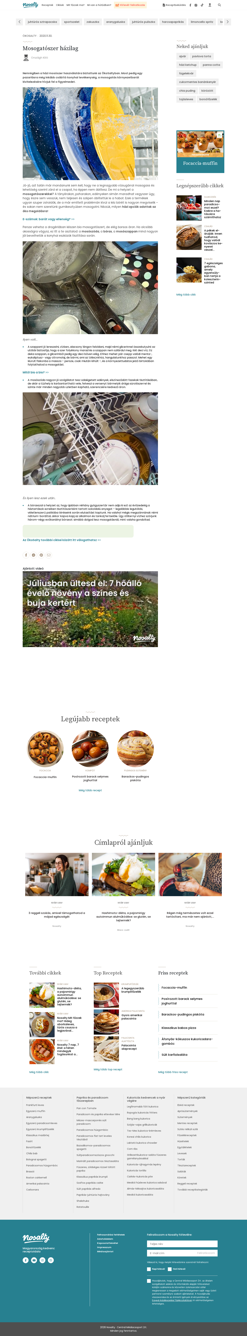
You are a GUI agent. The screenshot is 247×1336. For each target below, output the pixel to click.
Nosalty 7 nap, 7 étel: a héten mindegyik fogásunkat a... (68, 1049)
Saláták (181, 1171)
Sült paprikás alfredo (88, 1189)
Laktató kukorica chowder (142, 1143)
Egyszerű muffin (35, 1111)
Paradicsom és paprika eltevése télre (98, 1114)
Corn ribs (132, 1149)
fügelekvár (186, 73)
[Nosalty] (30, 5)
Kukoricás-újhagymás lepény (144, 1164)
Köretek (181, 1177)
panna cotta (211, 65)
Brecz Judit (123, 930)
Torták (181, 1159)
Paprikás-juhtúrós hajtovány (93, 1195)
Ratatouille (83, 1207)
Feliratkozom (206, 1253)
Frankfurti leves (35, 1105)
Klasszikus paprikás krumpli (92, 1176)
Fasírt (29, 1141)
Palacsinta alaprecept (129, 1047)
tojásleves (186, 99)
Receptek (47, 5)
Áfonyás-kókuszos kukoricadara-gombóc (187, 1041)
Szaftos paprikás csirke (90, 1182)
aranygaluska (115, 22)
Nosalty (56, 926)
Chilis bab (31, 1153)
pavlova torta (201, 56)
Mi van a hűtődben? (99, 5)
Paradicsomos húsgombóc (42, 1165)
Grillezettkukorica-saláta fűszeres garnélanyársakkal (146, 1156)
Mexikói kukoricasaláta (140, 1194)
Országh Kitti (39, 58)
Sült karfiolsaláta (174, 1055)
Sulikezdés (210, 197)
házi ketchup (188, 65)
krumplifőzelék (130, 984)
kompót (90, 770)
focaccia (45, 770)
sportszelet (71, 22)
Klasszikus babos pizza (179, 1028)
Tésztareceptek (186, 1165)
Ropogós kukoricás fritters (142, 1112)
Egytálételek (184, 1147)
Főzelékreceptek (187, 1135)
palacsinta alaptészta (127, 1039)
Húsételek (183, 1141)
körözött (207, 91)
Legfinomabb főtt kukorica (142, 1106)
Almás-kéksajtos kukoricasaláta (145, 1188)
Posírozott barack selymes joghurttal (90, 778)
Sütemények (184, 1117)
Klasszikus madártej (37, 1135)
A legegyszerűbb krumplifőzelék (132, 990)
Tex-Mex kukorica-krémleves (144, 1130)
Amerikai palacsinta (37, 1183)
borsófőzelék (208, 99)
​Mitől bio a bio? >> (36, 372)
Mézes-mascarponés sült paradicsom (92, 1122)
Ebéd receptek (185, 1105)
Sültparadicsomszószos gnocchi (95, 1155)
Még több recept (90, 790)
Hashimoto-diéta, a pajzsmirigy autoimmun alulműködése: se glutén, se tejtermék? (123, 916)
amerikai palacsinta (133, 1011)
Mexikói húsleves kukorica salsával (147, 1182)
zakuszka (93, 22)
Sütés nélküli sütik (187, 1129)
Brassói (30, 1171)
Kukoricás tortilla (136, 1170)
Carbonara (32, 1189)
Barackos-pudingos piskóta (135, 778)
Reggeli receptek (187, 1183)
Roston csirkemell (36, 1177)
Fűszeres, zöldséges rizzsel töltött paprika (96, 1168)
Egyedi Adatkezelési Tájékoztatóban (172, 1300)
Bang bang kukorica (138, 1118)
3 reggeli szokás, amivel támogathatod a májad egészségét (57, 915)
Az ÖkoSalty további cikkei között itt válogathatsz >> (62, 540)
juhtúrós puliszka (143, 22)
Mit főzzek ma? (76, 5)
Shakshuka (83, 1201)
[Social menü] (196, 5)
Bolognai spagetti (36, 1159)
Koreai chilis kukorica (139, 1136)
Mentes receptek (187, 1123)
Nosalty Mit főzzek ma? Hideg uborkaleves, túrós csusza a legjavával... (69, 1024)
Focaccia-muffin (45, 777)
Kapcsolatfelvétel (107, 1243)
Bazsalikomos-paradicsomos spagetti (93, 1147)
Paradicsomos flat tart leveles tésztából (94, 1137)
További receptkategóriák (192, 1189)
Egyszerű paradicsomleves (41, 1123)
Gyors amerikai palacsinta (131, 1017)
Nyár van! (57, 902)
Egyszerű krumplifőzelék (40, 1129)
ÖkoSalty (29, 36)
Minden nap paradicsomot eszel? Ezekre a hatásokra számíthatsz (212, 209)
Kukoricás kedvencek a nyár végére (146, 1099)
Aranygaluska (34, 1117)
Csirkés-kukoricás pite (140, 1176)
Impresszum (104, 1247)
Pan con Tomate (86, 1108)
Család (208, 226)
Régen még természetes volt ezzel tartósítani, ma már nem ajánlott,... (190, 915)
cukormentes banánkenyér (197, 82)
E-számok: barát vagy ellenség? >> (49, 219)
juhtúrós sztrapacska (42, 22)
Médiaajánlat (105, 1251)
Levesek (182, 1153)
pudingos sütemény (135, 770)
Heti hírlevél (179, 1269)
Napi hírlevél (158, 1269)
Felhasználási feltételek (111, 1234)
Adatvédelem (105, 1239)
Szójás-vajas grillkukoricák (142, 1124)
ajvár (182, 56)
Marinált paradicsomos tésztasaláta (98, 1161)
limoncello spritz (202, 22)
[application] (90, 609)
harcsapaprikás (173, 22)
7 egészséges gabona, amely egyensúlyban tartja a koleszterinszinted (213, 273)
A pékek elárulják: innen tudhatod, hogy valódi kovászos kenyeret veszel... (213, 240)
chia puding (187, 91)
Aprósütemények (187, 1111)
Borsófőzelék (33, 1147)
